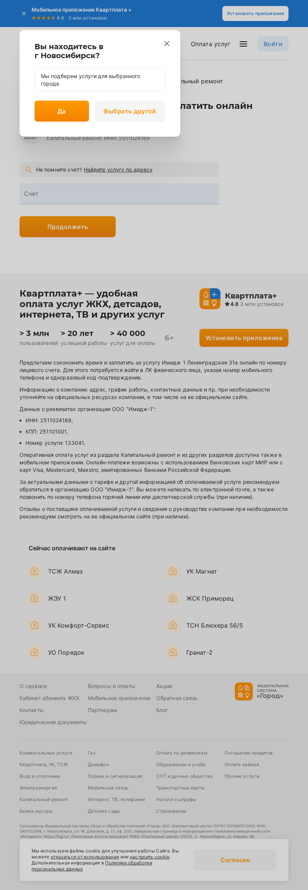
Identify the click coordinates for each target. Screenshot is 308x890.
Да (61, 111)
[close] (166, 43)
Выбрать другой (130, 111)
